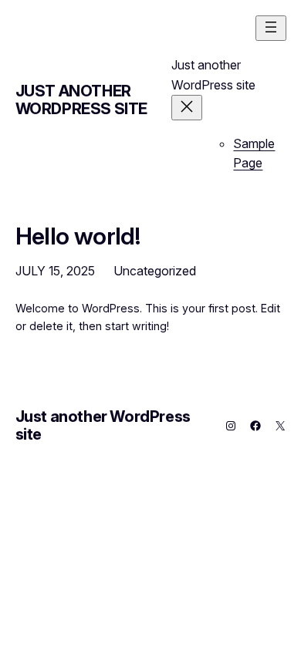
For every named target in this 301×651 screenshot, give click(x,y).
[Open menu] (270, 28)
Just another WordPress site (81, 100)
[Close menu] (186, 107)
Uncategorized (154, 270)
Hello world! (77, 236)
